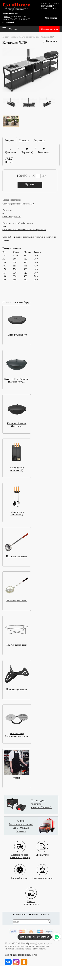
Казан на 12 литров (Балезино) (16, 424)
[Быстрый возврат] (20, 867)
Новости (33, 914)
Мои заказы (51, 18)
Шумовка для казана (16, 600)
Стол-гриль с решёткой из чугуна (17, 223)
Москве (7, 16)
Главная (5, 37)
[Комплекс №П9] (31, 92)
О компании (19, 914)
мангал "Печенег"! (41, 807)
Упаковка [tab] (24, 140)
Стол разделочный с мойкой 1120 (18, 203)
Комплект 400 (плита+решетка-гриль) (16, 734)
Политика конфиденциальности (21, 955)
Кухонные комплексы (30, 37)
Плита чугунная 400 (17, 335)
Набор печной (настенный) (17, 513)
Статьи (45, 914)
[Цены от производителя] (31, 890)
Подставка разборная (16, 689)
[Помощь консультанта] (42, 867)
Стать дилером (49, 29)
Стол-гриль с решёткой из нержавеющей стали (24, 229)
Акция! (21, 820)
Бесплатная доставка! (21, 824)
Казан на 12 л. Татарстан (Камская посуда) (16, 380)
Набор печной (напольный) (17, 469)
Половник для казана (16, 556)
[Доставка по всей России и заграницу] (20, 844)
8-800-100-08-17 (49, 8)
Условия (21, 831)
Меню (13, 29)
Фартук (16, 778)
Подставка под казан (16, 645)
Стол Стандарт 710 (11, 216)
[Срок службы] (42, 844)
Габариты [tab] (9, 140)
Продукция (15, 37)
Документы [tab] (39, 140)
